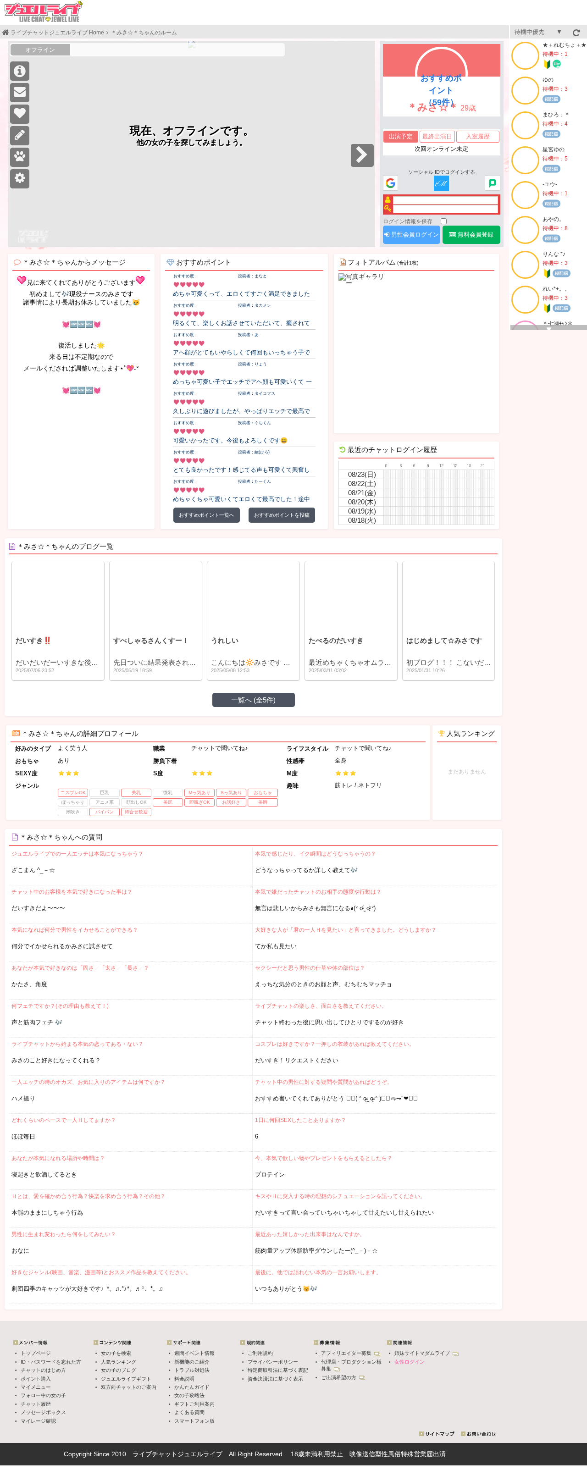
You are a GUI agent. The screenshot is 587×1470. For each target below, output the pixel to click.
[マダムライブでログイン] (441, 184)
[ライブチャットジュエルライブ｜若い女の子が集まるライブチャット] (44, 11)
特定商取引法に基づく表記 (278, 1370)
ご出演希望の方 (339, 1377)
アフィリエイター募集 (347, 1353)
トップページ (36, 1353)
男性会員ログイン (414, 234)
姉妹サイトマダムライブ (422, 1353)
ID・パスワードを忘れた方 (51, 1362)
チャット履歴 (36, 1404)
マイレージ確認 (38, 1421)
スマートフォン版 (194, 1421)
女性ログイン (409, 1362)
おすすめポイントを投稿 (282, 515)
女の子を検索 (116, 1353)
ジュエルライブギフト (126, 1379)
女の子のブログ (118, 1370)
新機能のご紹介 (192, 1362)
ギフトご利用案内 (194, 1404)
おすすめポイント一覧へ (206, 515)
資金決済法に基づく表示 (275, 1379)
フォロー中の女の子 (43, 1395)
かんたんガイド (192, 1387)
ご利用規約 (260, 1353)
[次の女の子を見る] (362, 155)
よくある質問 (189, 1412)
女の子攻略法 (189, 1395)
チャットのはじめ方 (43, 1370)
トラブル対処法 (192, 1370)
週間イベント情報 (194, 1353)
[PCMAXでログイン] (492, 184)
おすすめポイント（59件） (441, 90)
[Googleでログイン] (390, 184)
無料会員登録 (474, 234)
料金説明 (184, 1379)
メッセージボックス (43, 1412)
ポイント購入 (36, 1379)
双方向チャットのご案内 (128, 1387)
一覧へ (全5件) (253, 700)
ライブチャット (155, 1454)
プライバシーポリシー (273, 1362)
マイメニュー (36, 1387)
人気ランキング (118, 1362)
